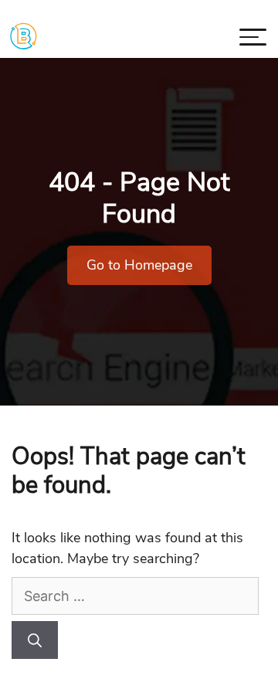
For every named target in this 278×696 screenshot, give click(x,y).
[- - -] (252, 40)
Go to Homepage (139, 265)
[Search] (35, 640)
